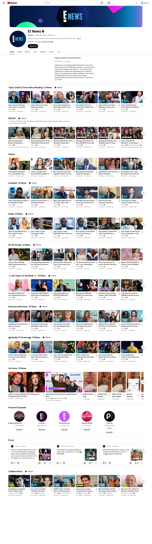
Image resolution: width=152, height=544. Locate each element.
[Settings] (136, 3)
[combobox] (71, 3)
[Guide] (3, 3)
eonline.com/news (35, 42)
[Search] (102, 3)
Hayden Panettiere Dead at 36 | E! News (68, 58)
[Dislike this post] (18, 463)
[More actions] (29, 105)
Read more (58, 79)
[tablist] (76, 51)
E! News (10, 109)
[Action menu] (50, 463)
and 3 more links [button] (47, 42)
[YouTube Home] (12, 3)
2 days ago (115, 446)
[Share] (40, 463)
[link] (31, 455)
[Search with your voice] (109, 3)
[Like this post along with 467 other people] (11, 463)
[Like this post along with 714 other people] (57, 463)
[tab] (12, 51)
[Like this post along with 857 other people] (103, 463)
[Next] (143, 97)
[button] (58, 80)
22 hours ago (70, 446)
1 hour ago (23, 446)
